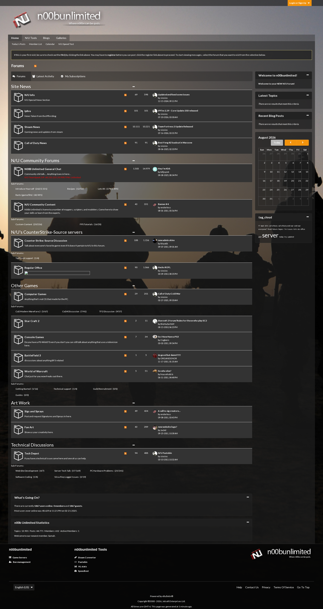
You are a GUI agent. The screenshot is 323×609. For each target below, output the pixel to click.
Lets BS (101, 188)
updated (291, 237)
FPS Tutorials (86, 224)
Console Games (34, 337)
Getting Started (23, 388)
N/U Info (29, 94)
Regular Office (33, 267)
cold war (297, 226)
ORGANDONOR (169, 358)
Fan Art (29, 427)
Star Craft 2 (31, 321)
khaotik (164, 243)
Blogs (46, 37)
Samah (51, 535)
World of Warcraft (36, 371)
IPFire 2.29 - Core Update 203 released (178, 110)
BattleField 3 (32, 355)
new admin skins (166, 240)
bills (266, 226)
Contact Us (252, 587)
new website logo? (167, 426)
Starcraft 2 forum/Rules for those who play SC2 (182, 320)
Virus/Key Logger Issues (66, 476)
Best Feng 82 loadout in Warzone (175, 142)
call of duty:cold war (285, 226)
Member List (35, 44)
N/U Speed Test (66, 44)
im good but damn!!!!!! (169, 355)
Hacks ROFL (164, 267)
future (275, 229)
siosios (164, 97)
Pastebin (82, 562)
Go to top (303, 587)
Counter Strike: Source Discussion (45, 240)
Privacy (266, 587)
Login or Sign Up (297, 2)
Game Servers (19, 557)
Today (277, 142)
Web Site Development (27, 470)
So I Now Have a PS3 (168, 336)
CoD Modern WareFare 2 (28, 311)
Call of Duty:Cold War (169, 293)
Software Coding (24, 476)
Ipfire (27, 111)
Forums (21, 76)
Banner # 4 (163, 204)
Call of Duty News (35, 143)
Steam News (32, 126)
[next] (303, 143)
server (270, 235)
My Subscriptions (75, 76)
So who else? (164, 370)
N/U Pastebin (165, 453)
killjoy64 (165, 172)
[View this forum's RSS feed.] (125, 98)
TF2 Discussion (107, 311)
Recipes (71, 188)
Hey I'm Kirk (164, 168)
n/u (298, 229)
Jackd (163, 430)
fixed (270, 229)
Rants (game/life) (24, 195)
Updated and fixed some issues (174, 94)
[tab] (21, 76)
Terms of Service (283, 587)
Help (239, 587)
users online (46, 505)
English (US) (22, 587)
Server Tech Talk (62, 470)
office (303, 229)
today (281, 237)
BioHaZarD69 (167, 324)
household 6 (167, 374)
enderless (166, 207)
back (262, 226)
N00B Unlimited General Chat (42, 169)
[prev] (291, 143)
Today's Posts (18, 44)
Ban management (22, 562)
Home (15, 37)
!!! (259, 226)
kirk (295, 229)
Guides (19, 395)
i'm (285, 229)
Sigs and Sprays (34, 411)
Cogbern (165, 340)
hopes (280, 229)
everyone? (262, 229)
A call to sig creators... (169, 410)
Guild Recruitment (102, 388)
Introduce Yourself (25, 188)
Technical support (24, 258)
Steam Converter (87, 557)
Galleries (61, 37)
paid (260, 237)
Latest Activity (45, 76)
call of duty (273, 226)
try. (285, 237)
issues (290, 229)
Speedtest (83, 571)
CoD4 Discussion (70, 311)
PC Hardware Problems (101, 470)
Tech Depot (31, 453)
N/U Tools (31, 37)
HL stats (82, 566)
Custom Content (24, 224)
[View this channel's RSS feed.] (35, 65)
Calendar (50, 44)
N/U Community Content (40, 204)
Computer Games (35, 294)
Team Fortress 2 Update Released (175, 126)
